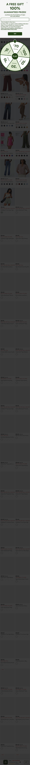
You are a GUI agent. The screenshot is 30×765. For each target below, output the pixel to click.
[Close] (27, 2)
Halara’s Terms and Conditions (7, 28)
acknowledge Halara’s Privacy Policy (9, 29)
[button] (15, 56)
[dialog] (15, 382)
